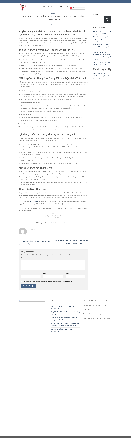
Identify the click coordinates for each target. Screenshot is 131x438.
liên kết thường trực (65, 223)
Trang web (68, 273)
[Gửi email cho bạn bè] (53, 216)
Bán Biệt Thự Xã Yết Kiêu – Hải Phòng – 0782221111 (63, 307)
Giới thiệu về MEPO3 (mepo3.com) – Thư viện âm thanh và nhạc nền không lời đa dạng (65, 325)
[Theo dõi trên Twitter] (109, 1)
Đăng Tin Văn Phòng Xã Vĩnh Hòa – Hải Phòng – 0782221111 (102, 39)
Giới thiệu (53, 6)
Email (45, 273)
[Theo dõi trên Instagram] (108, 1)
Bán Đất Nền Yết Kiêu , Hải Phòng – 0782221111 (62, 330)
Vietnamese (76, 8)
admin (61, 24)
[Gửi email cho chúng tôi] (111, 1)
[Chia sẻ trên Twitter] (49, 216)
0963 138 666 (34, 201)
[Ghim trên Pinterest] (56, 216)
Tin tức (60, 6)
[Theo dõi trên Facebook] (106, 1)
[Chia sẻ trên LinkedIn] (59, 216)
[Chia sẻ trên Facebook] (46, 216)
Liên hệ (66, 6)
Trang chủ (45, 6)
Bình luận (24, 258)
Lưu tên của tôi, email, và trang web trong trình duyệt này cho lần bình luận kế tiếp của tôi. (48, 281)
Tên (22, 273)
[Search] (40, 6)
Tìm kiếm (95, 14)
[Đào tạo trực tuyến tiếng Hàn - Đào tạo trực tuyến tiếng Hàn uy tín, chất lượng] (28, 7)
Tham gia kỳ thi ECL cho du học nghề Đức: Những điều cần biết (101, 47)
